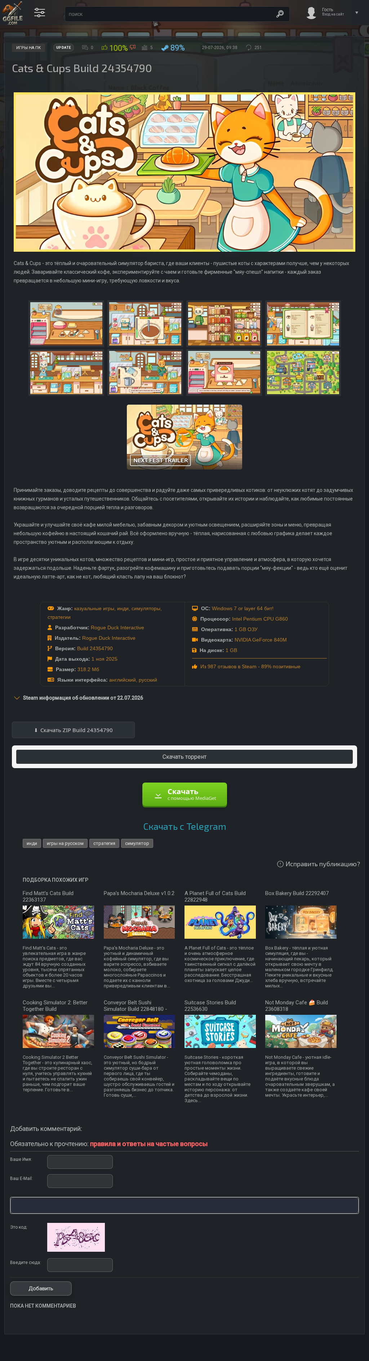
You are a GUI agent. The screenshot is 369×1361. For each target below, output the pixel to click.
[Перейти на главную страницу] (12, 12)
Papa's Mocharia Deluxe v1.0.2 (139, 893)
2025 (111, 659)
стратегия (104, 843)
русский (148, 680)
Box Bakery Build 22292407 (297, 893)
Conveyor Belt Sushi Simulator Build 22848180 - (135, 1005)
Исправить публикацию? (322, 864)
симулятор (137, 843)
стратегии (59, 617)
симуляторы (146, 608)
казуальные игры (94, 608)
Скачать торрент (184, 756)
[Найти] (280, 14)
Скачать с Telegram (184, 826)
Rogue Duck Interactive (117, 627)
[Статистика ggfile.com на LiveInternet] (334, 1354)
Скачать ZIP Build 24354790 (76, 730)
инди (123, 608)
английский (122, 680)
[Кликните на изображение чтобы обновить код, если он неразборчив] (76, 1250)
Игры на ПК (28, 47)
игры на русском (65, 843)
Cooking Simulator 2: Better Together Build (55, 1005)
